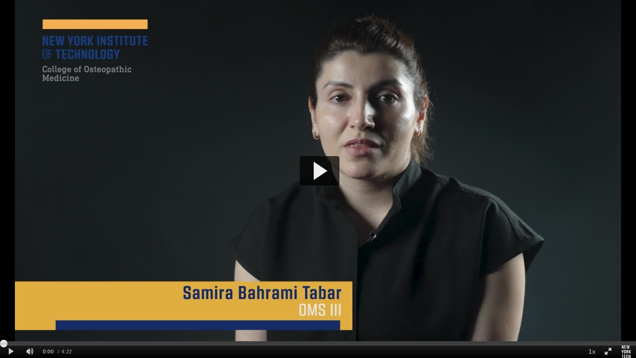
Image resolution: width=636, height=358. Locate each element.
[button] (319, 171)
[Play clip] (11, 351)
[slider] (318, 343)
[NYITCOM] (626, 351)
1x (592, 351)
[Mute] (30, 351)
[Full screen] (608, 351)
